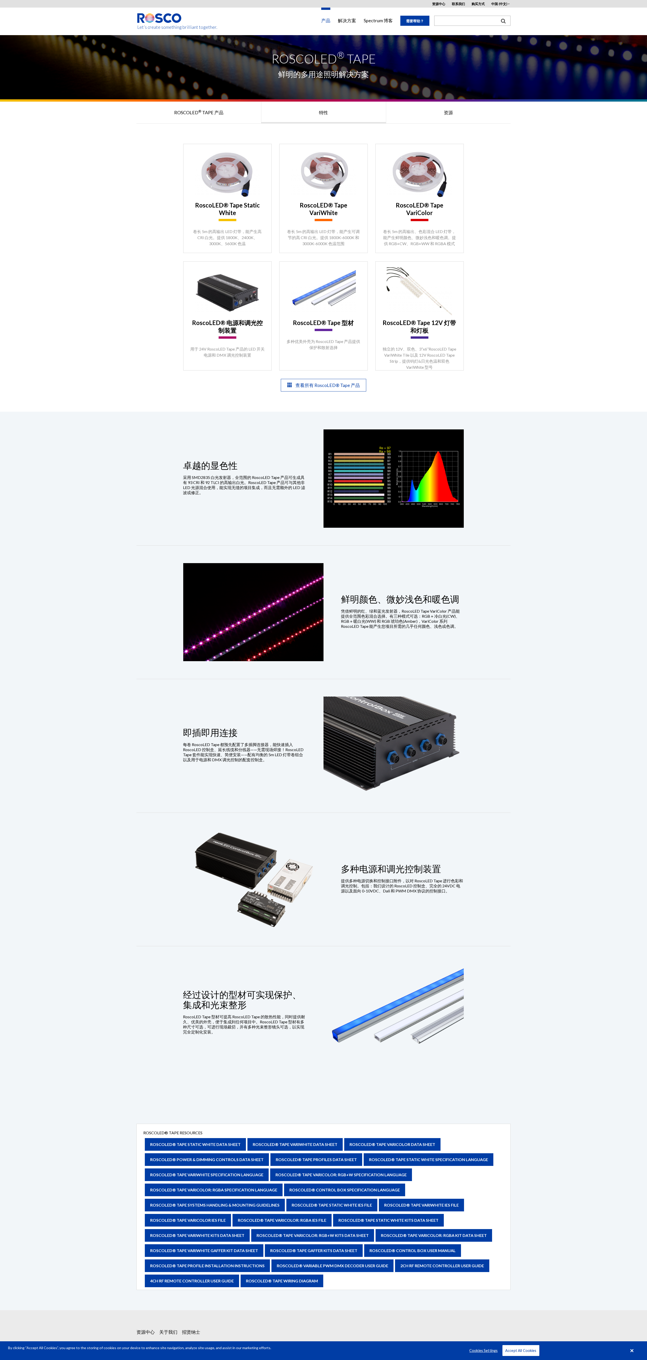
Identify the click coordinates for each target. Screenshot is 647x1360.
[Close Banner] (632, 1350)
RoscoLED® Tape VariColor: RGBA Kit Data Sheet (434, 1235)
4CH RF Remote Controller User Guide (192, 1280)
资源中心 (438, 4)
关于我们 (168, 1332)
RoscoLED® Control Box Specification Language (344, 1189)
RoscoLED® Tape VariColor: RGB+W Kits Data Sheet (313, 1235)
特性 (323, 112)
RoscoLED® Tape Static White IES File (332, 1205)
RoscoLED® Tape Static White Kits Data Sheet (388, 1220)
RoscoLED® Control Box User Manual (412, 1250)
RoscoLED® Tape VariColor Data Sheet (392, 1144)
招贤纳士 (191, 1332)
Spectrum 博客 (378, 20)
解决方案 (347, 20)
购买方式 (478, 4)
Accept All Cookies (521, 1350)
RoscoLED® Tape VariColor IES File (188, 1220)
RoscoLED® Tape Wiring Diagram (282, 1280)
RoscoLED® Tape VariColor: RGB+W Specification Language (341, 1174)
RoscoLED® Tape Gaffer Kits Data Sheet (313, 1250)
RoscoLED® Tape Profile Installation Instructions (207, 1265)
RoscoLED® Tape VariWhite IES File (421, 1205)
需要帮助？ (415, 21)
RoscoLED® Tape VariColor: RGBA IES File (282, 1220)
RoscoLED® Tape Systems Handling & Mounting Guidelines (215, 1205)
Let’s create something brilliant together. (159, 27)
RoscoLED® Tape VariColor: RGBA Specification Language (213, 1189)
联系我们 (458, 4)
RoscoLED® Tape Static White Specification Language (428, 1159)
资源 (448, 112)
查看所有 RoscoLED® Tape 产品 (327, 385)
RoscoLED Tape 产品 (198, 112)
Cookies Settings (483, 1350)
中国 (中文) (499, 4)
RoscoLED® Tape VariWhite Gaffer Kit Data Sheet (204, 1250)
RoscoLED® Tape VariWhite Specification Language (206, 1174)
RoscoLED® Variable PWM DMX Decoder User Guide (332, 1265)
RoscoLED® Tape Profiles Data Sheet (316, 1159)
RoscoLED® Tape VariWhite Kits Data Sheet (197, 1235)
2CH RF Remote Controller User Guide (442, 1265)
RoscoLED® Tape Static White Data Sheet (195, 1144)
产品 (325, 20)
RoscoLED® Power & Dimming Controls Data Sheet (207, 1159)
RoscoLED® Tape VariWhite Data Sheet (295, 1144)
